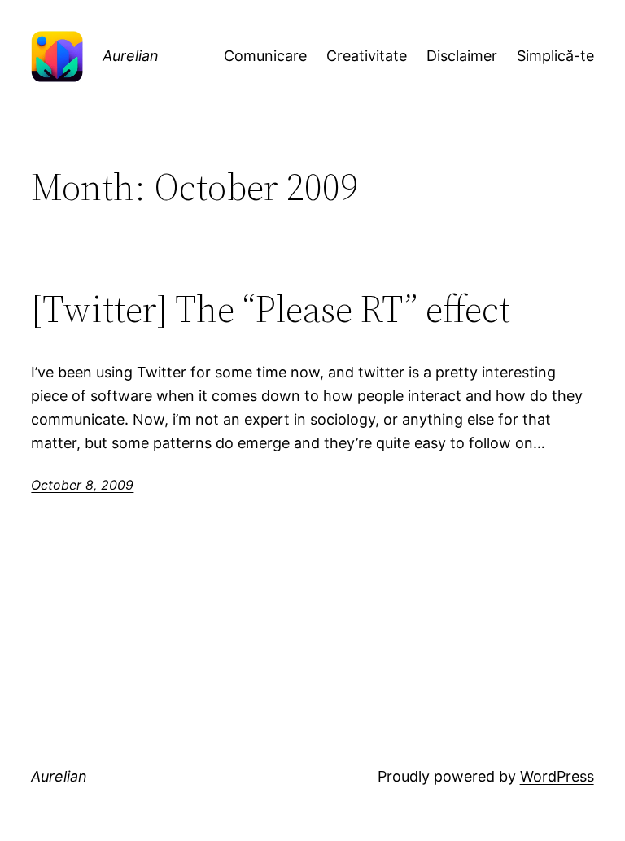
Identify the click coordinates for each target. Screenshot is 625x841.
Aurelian (131, 55)
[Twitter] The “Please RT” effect (270, 308)
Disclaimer (461, 55)
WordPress (557, 776)
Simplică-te (555, 55)
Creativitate (366, 55)
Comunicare (265, 55)
